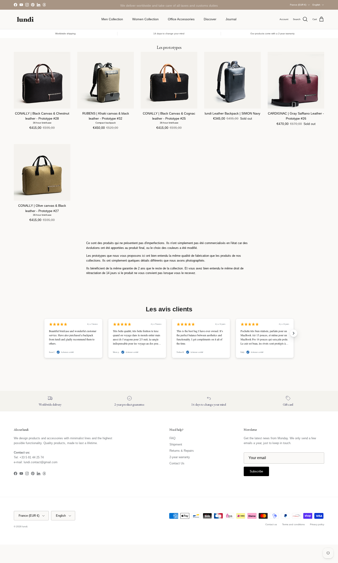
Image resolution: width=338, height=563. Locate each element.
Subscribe (256, 471)
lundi (24, 526)
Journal (231, 19)
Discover (210, 19)
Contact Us (176, 463)
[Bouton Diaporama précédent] (44, 333)
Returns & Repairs (181, 450)
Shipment (175, 444)
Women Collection (145, 19)
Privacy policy (317, 524)
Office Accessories (181, 19)
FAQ (172, 438)
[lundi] (25, 19)
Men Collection (112, 19)
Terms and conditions (293, 524)
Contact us (271, 524)
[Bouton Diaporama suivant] (293, 333)
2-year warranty (179, 457)
